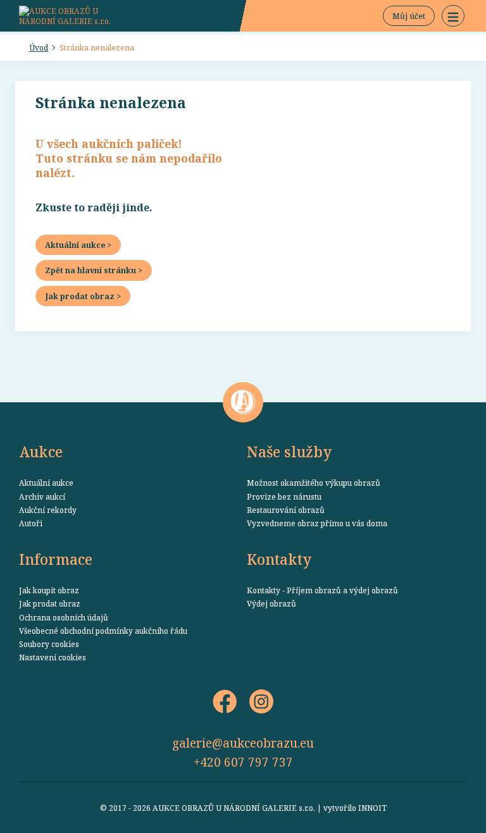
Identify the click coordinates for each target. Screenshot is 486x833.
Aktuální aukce (46, 482)
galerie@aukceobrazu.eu (243, 742)
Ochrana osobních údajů (63, 617)
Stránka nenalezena (96, 47)
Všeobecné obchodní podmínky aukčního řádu (103, 630)
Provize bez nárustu (284, 496)
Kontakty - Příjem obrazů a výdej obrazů (322, 590)
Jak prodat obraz (49, 603)
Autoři (30, 523)
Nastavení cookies (52, 657)
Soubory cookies (49, 644)
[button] (453, 16)
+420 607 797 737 (243, 761)
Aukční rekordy (48, 509)
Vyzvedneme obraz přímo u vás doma (317, 523)
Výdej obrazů (271, 603)
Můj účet (408, 16)
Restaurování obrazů (286, 509)
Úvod (38, 47)
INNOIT (372, 807)
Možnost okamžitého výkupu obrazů (313, 482)
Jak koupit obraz (49, 590)
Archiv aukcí (42, 496)
